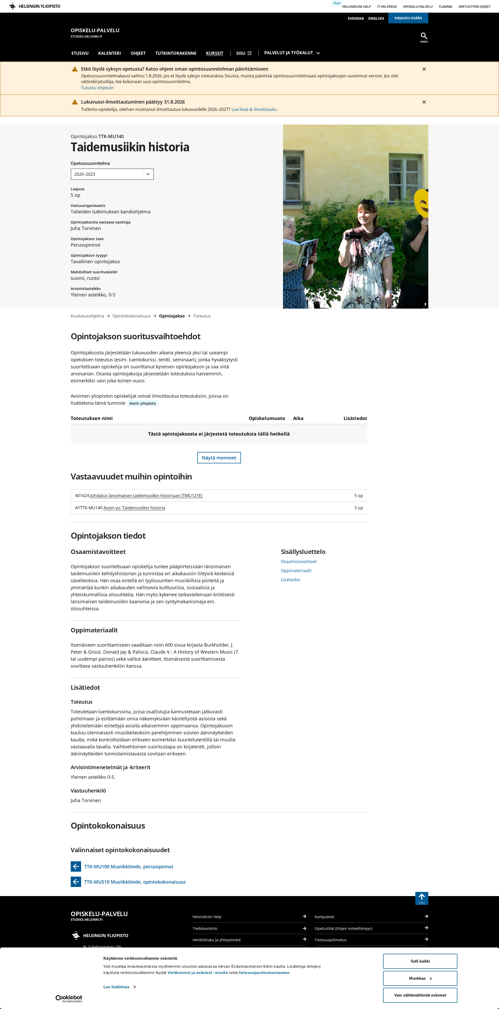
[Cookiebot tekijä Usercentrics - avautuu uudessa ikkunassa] (69, 999)
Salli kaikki (420, 961)
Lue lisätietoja (116, 987)
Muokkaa (417, 978)
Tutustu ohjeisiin (97, 88)
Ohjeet (138, 53)
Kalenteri (109, 53)
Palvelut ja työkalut (288, 53)
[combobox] (112, 174)
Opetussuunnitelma (90, 163)
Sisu (244, 53)
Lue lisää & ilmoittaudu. (255, 109)
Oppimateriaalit (296, 570)
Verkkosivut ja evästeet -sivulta (198, 972)
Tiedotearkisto (205, 928)
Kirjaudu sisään (408, 18)
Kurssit (214, 53)
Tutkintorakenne (175, 53)
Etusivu (80, 53)
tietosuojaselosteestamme (264, 972)
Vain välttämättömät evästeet (420, 995)
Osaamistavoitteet (299, 561)
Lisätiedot (290, 580)
